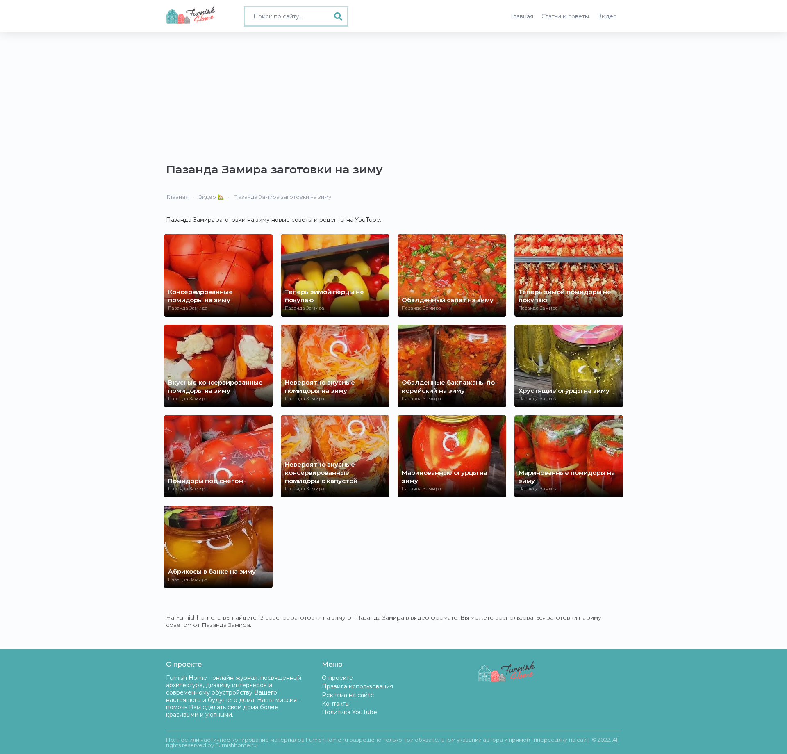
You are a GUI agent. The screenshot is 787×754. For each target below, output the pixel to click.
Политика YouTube (349, 712)
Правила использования (357, 686)
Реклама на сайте (348, 695)
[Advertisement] (393, 93)
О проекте (337, 677)
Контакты (336, 703)
